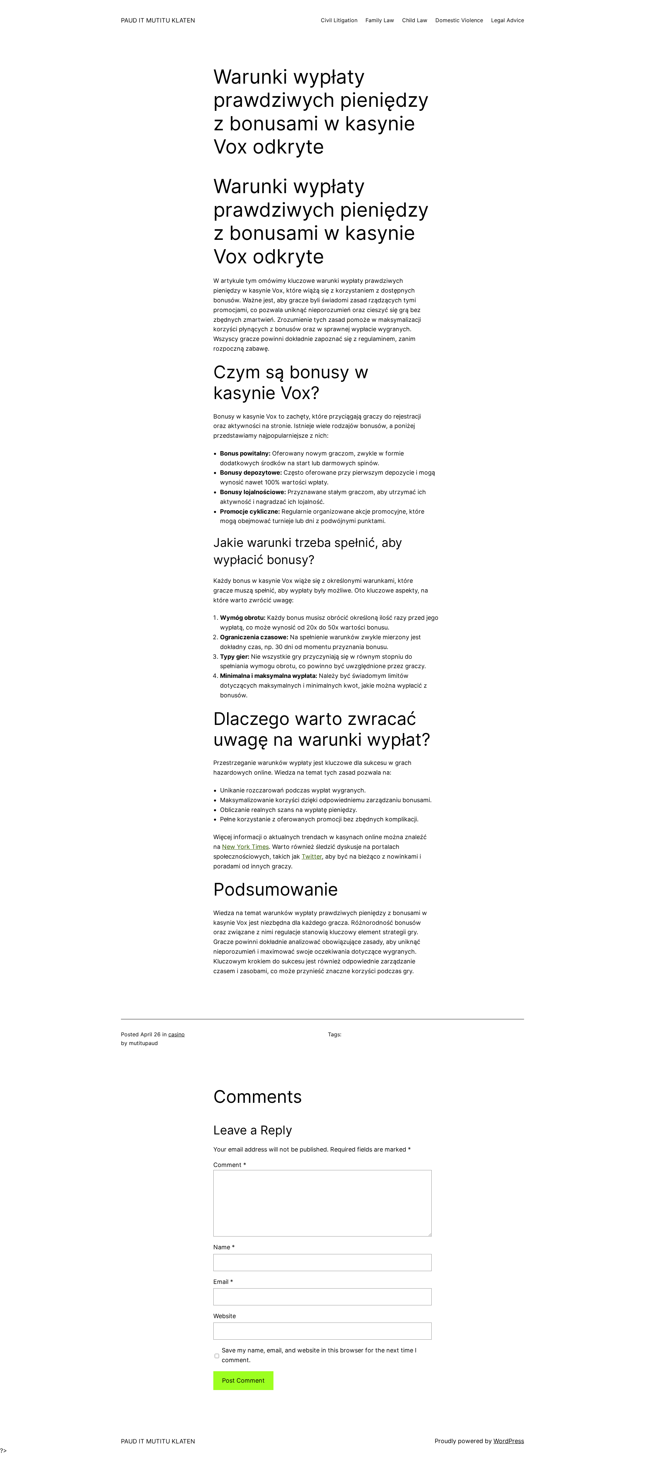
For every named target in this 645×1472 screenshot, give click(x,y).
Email (223, 1281)
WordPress (508, 1440)
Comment (229, 1164)
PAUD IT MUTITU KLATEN (158, 20)
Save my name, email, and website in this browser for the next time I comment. (319, 1355)
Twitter (312, 856)
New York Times (245, 846)
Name (224, 1247)
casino (176, 1034)
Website (224, 1315)
